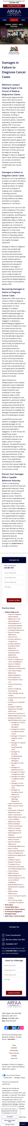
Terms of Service (14, 1053)
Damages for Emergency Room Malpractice (17, 792)
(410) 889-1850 (13, 1018)
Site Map (14, 1056)
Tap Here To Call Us (14, 6)
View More (11, 1039)
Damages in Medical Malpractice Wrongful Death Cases (15, 709)
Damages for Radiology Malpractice (15, 799)
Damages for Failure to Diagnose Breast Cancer (18, 779)
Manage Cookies (19, 1078)
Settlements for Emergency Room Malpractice (14, 652)
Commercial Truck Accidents (15, 909)
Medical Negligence (14, 675)
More (23, 20)
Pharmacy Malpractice (15, 853)
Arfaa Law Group (20, 1117)
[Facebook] (6, 1028)
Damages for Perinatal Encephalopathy (16, 754)
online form (16, 543)
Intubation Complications (16, 668)
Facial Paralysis (13, 871)
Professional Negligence (13, 911)
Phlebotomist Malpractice (17, 855)
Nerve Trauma (13, 848)
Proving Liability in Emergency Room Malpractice (14, 646)
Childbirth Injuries (14, 860)
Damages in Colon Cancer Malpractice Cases (17, 785)
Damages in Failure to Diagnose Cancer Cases (18, 738)
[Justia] (18, 1028)
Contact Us (14, 20)
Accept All (10, 1116)
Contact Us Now (14, 600)
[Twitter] (10, 1028)
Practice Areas (8, 608)
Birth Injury (9, 905)
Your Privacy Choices (13, 1075)
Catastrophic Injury (12, 907)
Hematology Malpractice (16, 846)
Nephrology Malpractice (16, 851)
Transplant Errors (14, 864)
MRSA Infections (13, 873)
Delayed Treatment (14, 862)
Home (5, 20)
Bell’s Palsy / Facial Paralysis (15, 916)
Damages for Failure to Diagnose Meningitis (18, 725)
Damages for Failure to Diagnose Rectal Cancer (18, 731)
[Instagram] (22, 1028)
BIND (10, 889)
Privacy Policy (14, 1050)
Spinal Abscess (13, 657)
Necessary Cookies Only (9, 1121)
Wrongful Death (10, 914)
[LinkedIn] (14, 1028)
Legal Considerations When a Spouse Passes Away (15, 806)
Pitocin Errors (12, 637)
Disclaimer (14, 1048)
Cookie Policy (8, 1078)
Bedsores (11, 857)
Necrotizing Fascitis (14, 628)
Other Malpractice (14, 677)
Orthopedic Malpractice (16, 630)
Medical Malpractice (12, 612)
